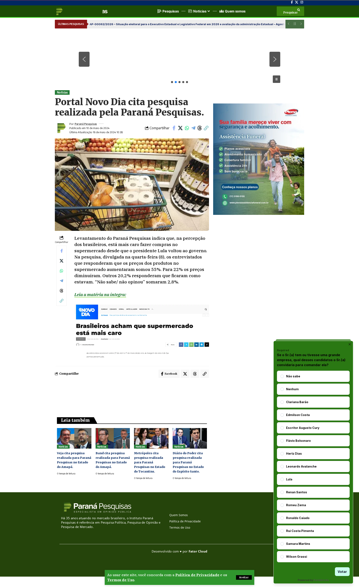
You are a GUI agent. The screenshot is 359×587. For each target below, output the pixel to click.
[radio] (282, 376)
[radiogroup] (313, 466)
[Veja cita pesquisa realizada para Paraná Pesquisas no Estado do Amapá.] (74, 438)
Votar (342, 572)
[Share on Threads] (200, 128)
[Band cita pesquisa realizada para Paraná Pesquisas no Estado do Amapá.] (113, 438)
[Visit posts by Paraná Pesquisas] (61, 128)
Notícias (62, 92)
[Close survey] (349, 344)
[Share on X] (180, 128)
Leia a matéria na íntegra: (100, 294)
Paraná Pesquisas (86, 124)
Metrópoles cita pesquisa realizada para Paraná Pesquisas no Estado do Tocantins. (149, 462)
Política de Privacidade (197, 575)
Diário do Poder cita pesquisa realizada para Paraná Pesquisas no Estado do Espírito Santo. (188, 462)
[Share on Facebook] (174, 128)
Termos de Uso (120, 580)
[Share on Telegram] (193, 128)
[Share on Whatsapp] (187, 128)
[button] (244, 577)
